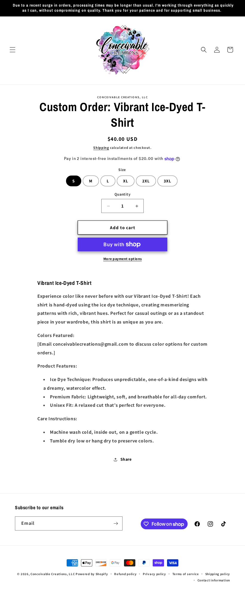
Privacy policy (154, 574)
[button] (12, 49)
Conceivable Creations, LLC (52, 574)
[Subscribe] (115, 523)
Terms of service (185, 574)
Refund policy (125, 574)
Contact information (213, 580)
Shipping (101, 147)
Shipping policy (217, 574)
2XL (146, 181)
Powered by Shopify (92, 574)
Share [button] (126, 459)
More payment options (122, 258)
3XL (167, 181)
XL (125, 181)
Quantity (122, 194)
